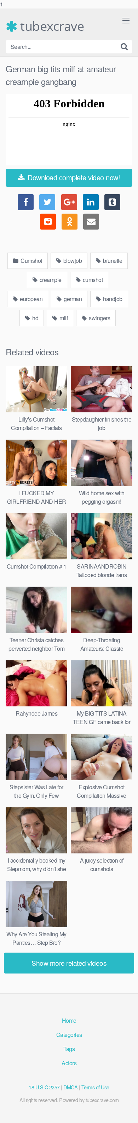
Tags (69, 1049)
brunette (112, 260)
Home (69, 1020)
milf (63, 318)
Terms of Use (95, 1087)
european (31, 299)
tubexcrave (50, 26)
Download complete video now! (73, 177)
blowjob (72, 260)
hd (35, 318)
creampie (50, 280)
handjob (112, 299)
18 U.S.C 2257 (44, 1087)
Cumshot (30, 260)
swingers (99, 318)
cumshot (92, 280)
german (72, 299)
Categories (69, 1035)
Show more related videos (69, 962)
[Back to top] (125, 1110)
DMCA (70, 1087)
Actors (69, 1063)
